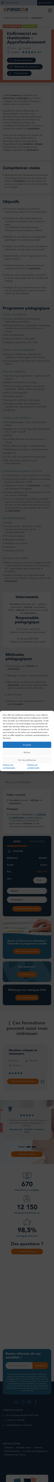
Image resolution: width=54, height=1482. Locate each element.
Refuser (27, 752)
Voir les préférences (27, 760)
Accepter (27, 744)
